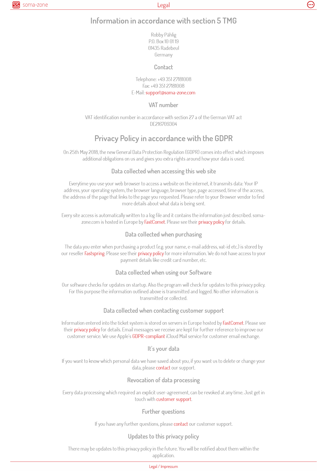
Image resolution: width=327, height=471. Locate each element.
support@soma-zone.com (170, 92)
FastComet (154, 221)
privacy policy (211, 221)
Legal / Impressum (163, 466)
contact (163, 367)
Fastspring (94, 253)
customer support (173, 399)
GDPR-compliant (148, 336)
